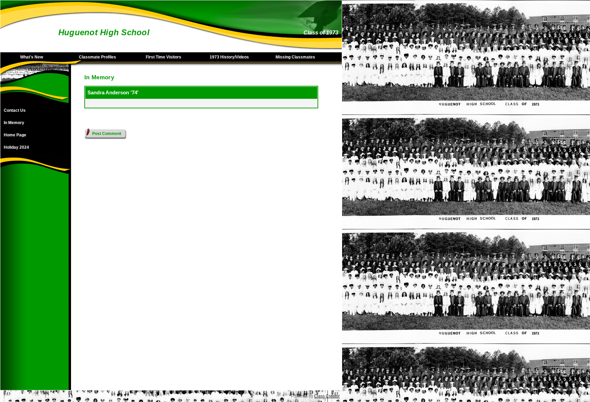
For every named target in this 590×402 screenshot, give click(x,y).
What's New (31, 57)
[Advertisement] (34, 287)
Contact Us (15, 110)
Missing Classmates (295, 57)
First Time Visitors (163, 57)
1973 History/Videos (229, 57)
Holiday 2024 (16, 147)
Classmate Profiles (97, 57)
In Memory (14, 122)
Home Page (15, 135)
